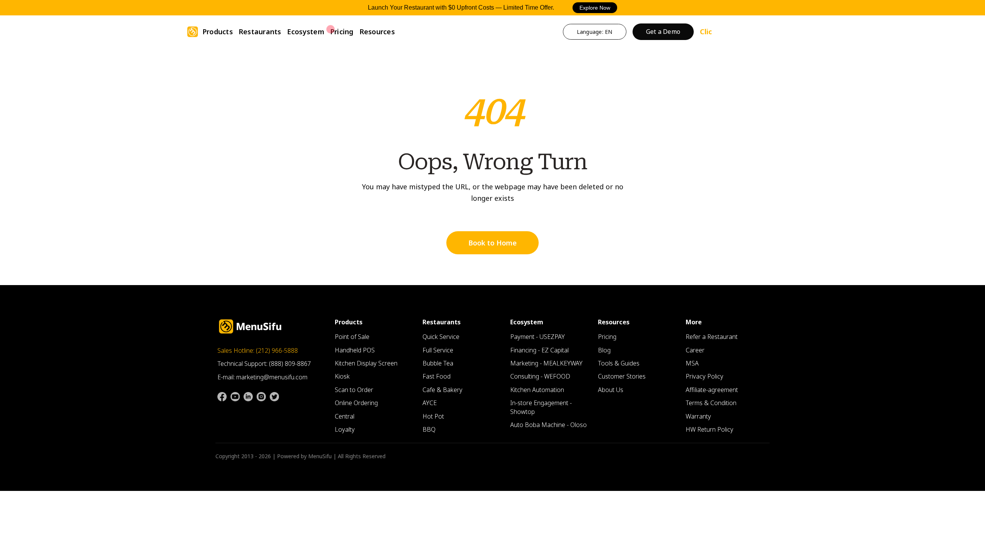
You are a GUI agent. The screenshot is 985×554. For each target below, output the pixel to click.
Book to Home (492, 242)
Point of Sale (352, 336)
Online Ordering (356, 403)
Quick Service (440, 336)
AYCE (429, 403)
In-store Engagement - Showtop (541, 407)
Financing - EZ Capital (539, 350)
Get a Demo (663, 31)
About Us (610, 389)
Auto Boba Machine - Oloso (548, 425)
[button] (217, 31)
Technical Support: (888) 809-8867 (264, 363)
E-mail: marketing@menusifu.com (262, 377)
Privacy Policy (704, 376)
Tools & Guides (618, 363)
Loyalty (345, 429)
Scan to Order (354, 389)
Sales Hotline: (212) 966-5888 (257, 350)
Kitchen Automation (537, 389)
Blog (604, 350)
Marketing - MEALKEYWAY (546, 363)
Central (344, 416)
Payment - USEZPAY (537, 336)
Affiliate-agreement (712, 389)
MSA (692, 363)
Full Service (437, 350)
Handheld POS (355, 350)
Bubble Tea (437, 363)
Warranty (698, 416)
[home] (192, 32)
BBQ (429, 429)
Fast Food (436, 376)
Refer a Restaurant (712, 336)
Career (695, 350)
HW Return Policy (709, 429)
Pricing (342, 31)
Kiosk (342, 376)
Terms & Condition (711, 403)
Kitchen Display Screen (366, 363)
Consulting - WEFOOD (540, 376)
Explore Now (594, 8)
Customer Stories (622, 376)
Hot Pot (433, 416)
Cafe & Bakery (442, 389)
